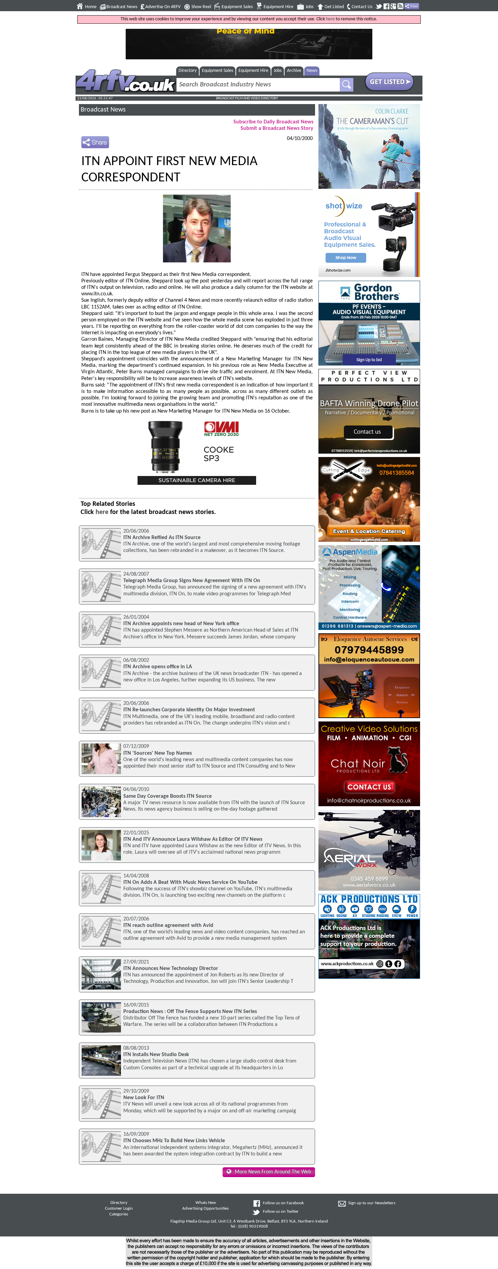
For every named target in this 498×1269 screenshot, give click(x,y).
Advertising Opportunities (205, 1209)
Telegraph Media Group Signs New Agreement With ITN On (191, 580)
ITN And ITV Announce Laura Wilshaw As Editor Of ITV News (192, 839)
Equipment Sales (237, 6)
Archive (294, 70)
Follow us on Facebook (283, 1203)
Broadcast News (121, 6)
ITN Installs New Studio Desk (156, 1054)
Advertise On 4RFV (163, 6)
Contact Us (362, 6)
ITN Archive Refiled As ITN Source (162, 537)
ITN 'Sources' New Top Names (157, 753)
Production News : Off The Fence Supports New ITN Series (190, 1011)
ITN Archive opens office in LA (157, 667)
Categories (118, 1214)
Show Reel (201, 6)
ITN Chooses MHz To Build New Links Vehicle (174, 1141)
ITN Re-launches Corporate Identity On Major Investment (189, 710)
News (312, 70)
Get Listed (334, 6)
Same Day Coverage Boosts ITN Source (167, 796)
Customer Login (119, 1209)
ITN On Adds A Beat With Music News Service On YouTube (190, 882)
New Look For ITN (143, 1098)
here (330, 19)
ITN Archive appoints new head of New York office (181, 624)
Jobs (309, 6)
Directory (187, 70)
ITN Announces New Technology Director (170, 968)
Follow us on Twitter (281, 1212)
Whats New (205, 1203)
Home (91, 6)
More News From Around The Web (273, 1172)
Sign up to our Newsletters (371, 1203)
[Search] (346, 85)
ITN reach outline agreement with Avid (168, 925)
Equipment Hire (278, 6)
